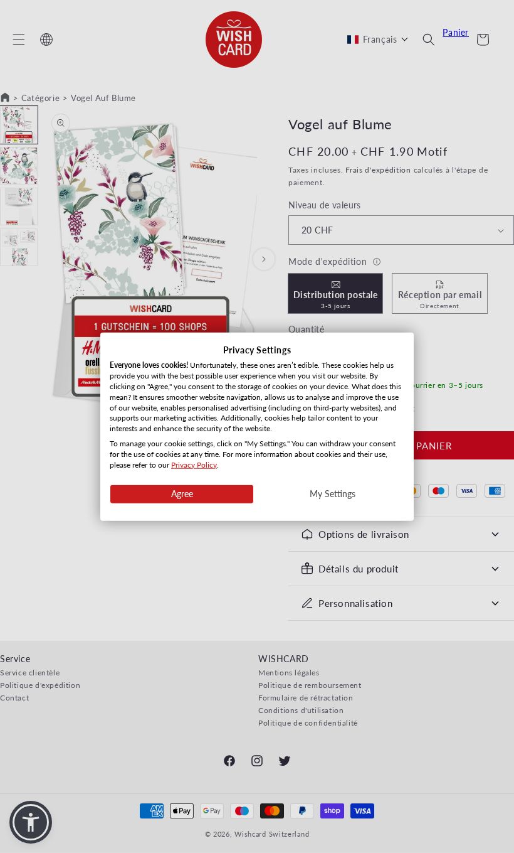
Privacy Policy (194, 464)
